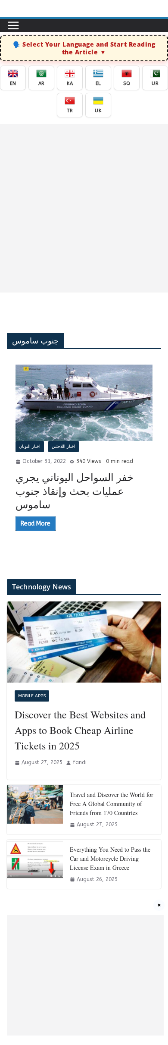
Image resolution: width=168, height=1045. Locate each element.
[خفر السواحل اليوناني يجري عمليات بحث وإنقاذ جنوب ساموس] (84, 403)
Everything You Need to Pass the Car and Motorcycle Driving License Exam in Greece (110, 858)
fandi (80, 762)
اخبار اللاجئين (63, 446)
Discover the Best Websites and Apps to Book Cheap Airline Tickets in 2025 (80, 730)
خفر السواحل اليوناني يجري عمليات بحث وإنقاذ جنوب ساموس (75, 490)
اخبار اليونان (29, 446)
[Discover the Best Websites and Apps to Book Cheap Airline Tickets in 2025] (84, 642)
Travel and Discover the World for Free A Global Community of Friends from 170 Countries (111, 803)
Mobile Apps (32, 696)
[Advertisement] (84, 208)
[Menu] (13, 25)
